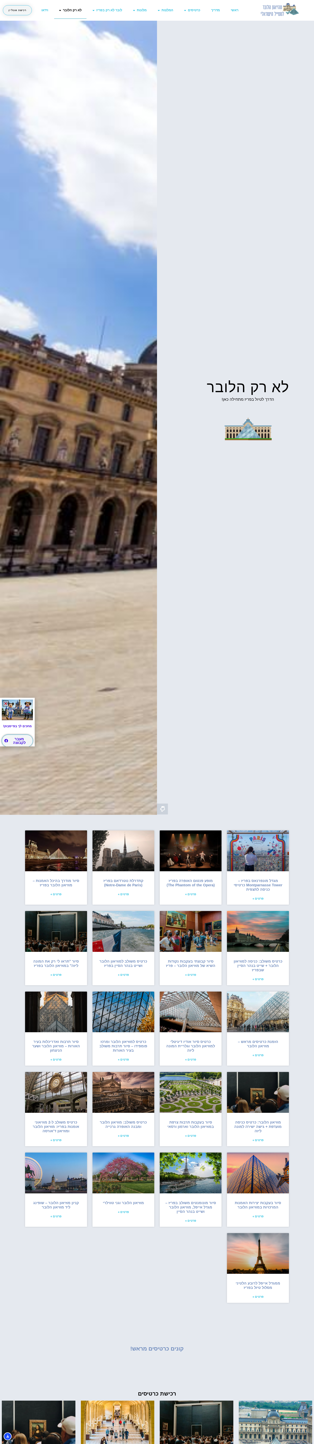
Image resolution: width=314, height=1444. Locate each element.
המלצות (167, 10)
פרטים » (258, 898)
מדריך (215, 10)
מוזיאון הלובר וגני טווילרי (123, 1203)
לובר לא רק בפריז (109, 10)
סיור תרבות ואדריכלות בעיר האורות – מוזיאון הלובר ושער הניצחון (56, 1046)
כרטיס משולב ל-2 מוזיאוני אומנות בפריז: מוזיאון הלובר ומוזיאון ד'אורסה (56, 1126)
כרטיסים (194, 10)
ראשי (234, 10)
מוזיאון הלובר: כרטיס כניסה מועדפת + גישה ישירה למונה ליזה (258, 1126)
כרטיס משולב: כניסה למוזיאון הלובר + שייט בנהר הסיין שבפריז (258, 965)
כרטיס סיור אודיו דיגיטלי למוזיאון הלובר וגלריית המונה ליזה (190, 1046)
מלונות (142, 10)
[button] (6, 703)
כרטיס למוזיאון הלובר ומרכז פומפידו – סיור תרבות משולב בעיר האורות (123, 1046)
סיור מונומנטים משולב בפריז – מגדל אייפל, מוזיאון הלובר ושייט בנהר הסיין (190, 1207)
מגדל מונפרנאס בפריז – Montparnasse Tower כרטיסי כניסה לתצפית (258, 885)
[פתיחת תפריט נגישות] (8, 1436)
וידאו (44, 10)
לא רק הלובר (72, 10)
